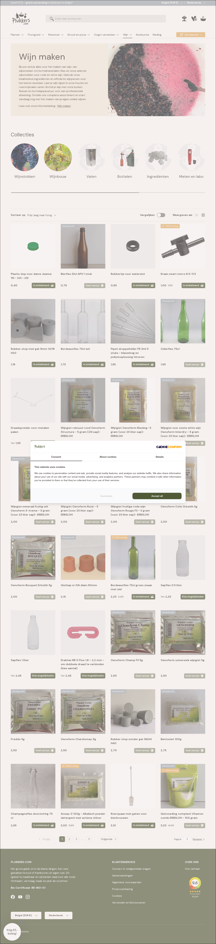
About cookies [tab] (108, 456)
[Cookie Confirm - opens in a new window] (169, 447)
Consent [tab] (56, 456)
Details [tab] (160, 456)
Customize (106, 496)
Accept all (157, 496)
